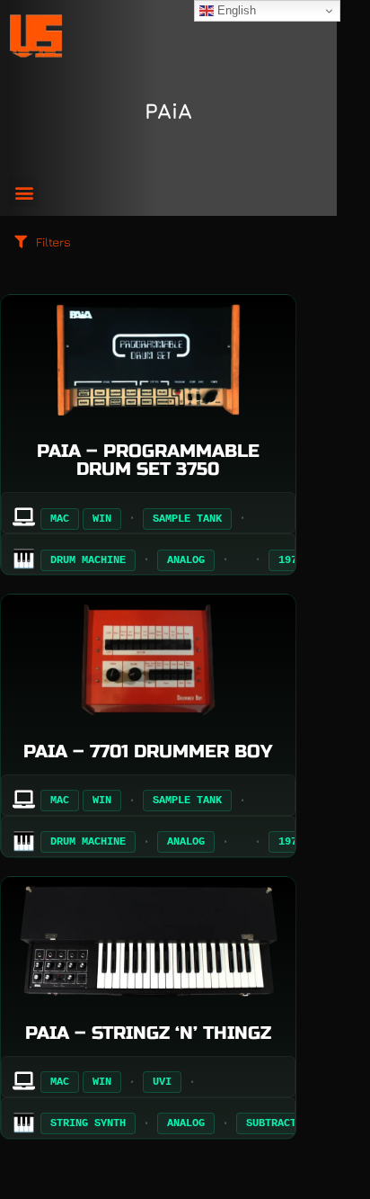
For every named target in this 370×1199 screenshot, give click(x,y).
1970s (294, 560)
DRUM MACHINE (88, 560)
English (235, 10)
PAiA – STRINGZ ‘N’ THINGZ (148, 1033)
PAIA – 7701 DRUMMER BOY (147, 751)
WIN (101, 519)
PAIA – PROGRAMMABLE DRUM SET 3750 (148, 460)
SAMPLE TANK (187, 519)
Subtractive (280, 1123)
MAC (59, 519)
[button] (24, 192)
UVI (162, 1082)
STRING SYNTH (88, 1123)
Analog (186, 560)
